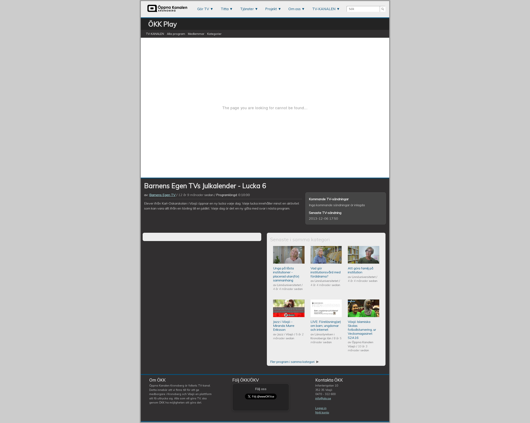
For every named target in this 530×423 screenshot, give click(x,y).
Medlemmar (196, 34)
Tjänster (247, 9)
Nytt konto (322, 412)
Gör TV (203, 9)
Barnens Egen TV (162, 195)
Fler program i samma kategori (292, 362)
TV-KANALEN (324, 9)
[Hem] (167, 12)
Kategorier (214, 34)
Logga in (320, 408)
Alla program (176, 34)
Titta (225, 9)
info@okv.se (323, 398)
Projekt (271, 9)
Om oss (294, 9)
